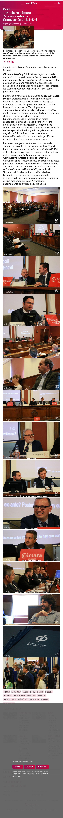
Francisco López (31, 696)
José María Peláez (23, 699)
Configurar (42, 766)
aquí (13, 775)
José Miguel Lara (34, 699)
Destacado (7, 692)
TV (59, 3)
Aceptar (18, 766)
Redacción (6, 9)
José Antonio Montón (10, 699)
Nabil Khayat (44, 699)
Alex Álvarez (48, 692)
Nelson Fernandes (9, 703)
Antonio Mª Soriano (19, 696)
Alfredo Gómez (8, 696)
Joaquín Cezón (42, 696)
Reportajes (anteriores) (12, 24)
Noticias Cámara (16, 692)
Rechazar (29, 766)
